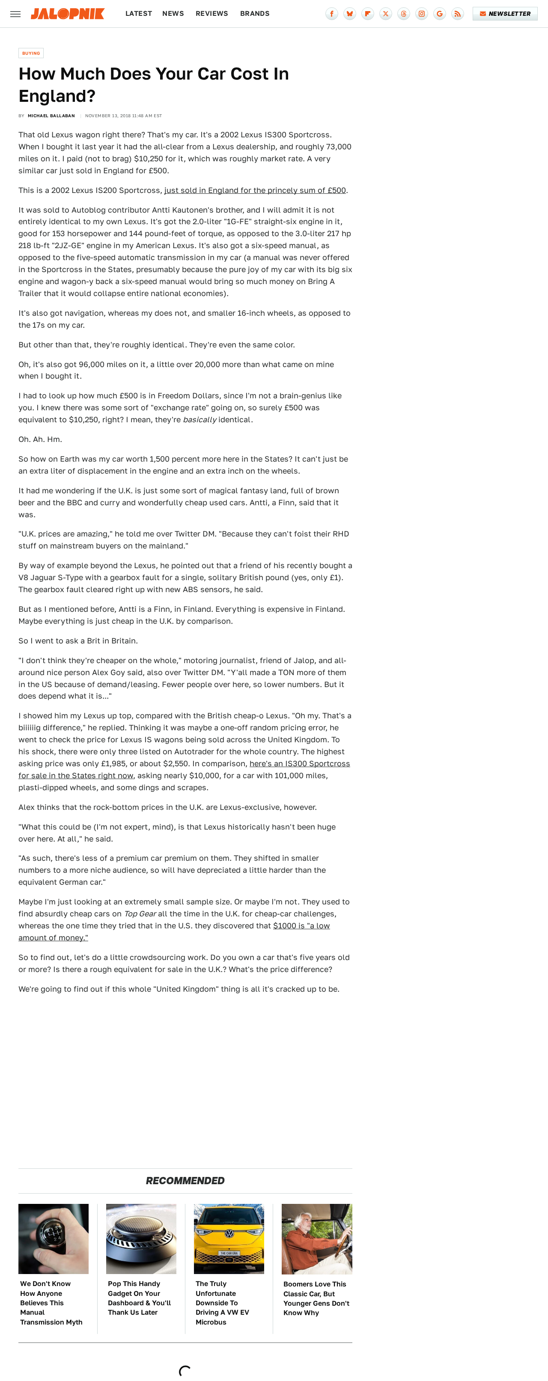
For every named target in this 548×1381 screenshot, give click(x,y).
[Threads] (403, 13)
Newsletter (509, 13)
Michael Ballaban (51, 115)
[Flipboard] (367, 13)
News (173, 13)
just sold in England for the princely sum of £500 (255, 190)
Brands (255, 13)
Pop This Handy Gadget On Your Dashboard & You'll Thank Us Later (139, 1298)
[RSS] (457, 13)
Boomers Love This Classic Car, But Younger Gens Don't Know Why (316, 1298)
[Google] (439, 13)
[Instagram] (421, 13)
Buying (31, 53)
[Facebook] (331, 13)
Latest (138, 13)
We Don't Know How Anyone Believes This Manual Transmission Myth (51, 1303)
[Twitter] (385, 13)
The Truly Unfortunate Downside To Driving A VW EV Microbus (222, 1303)
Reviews (212, 13)
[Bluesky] (349, 13)
